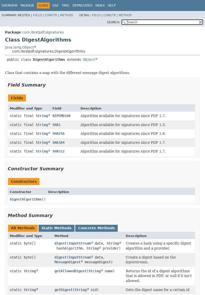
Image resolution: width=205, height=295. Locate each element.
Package (27, 5)
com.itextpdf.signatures (43, 32)
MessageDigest (67, 262)
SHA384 (58, 142)
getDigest (63, 290)
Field (37, 15)
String (42, 116)
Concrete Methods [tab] (96, 228)
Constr (51, 15)
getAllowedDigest (70, 271)
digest (60, 243)
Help (112, 5)
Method (66, 15)
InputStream (79, 243)
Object (89, 60)
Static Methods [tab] (57, 228)
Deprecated (82, 5)
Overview (10, 5)
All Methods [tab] (23, 228)
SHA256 (58, 134)
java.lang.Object (19, 47)
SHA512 (58, 151)
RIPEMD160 (61, 116)
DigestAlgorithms (26, 199)
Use (55, 5)
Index (100, 5)
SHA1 (56, 125)
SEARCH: (113, 22)
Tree (66, 5)
